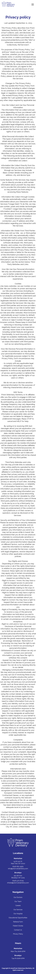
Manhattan (18, 858)
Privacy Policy (18, 934)
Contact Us (18, 930)
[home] (8, 4)
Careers (18, 905)
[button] (32, 4)
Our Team (18, 901)
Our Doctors (18, 897)
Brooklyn (18, 873)
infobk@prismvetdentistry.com (18, 883)
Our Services (18, 910)
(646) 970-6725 (18, 881)
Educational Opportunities (18, 918)
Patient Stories (18, 926)
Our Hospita (18, 914)
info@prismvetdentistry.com (18, 869)
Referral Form (18, 922)
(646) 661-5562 (18, 866)
